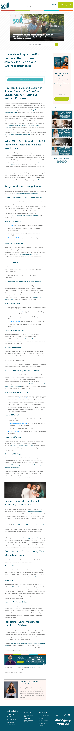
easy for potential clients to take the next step (21, 398)
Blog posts (11, 225)
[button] (68, 91)
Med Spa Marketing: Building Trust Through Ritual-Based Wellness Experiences (62, 133)
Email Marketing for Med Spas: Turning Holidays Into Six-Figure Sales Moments (62, 115)
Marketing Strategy (43, 723)
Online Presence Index (29, 722)
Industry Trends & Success (43, 721)
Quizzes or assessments (14, 321)
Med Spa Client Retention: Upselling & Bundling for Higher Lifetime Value (62, 124)
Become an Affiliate (28, 715)
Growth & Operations (44, 715)
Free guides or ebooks (14, 238)
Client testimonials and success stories (18, 423)
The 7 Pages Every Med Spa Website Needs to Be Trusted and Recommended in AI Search (62, 142)
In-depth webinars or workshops (16, 312)
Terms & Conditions (11, 724)
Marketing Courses (28, 720)
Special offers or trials (14, 431)
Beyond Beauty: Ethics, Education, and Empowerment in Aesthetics (62, 151)
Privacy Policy (10, 722)
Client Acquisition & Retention (44, 717)
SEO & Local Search (42, 726)
